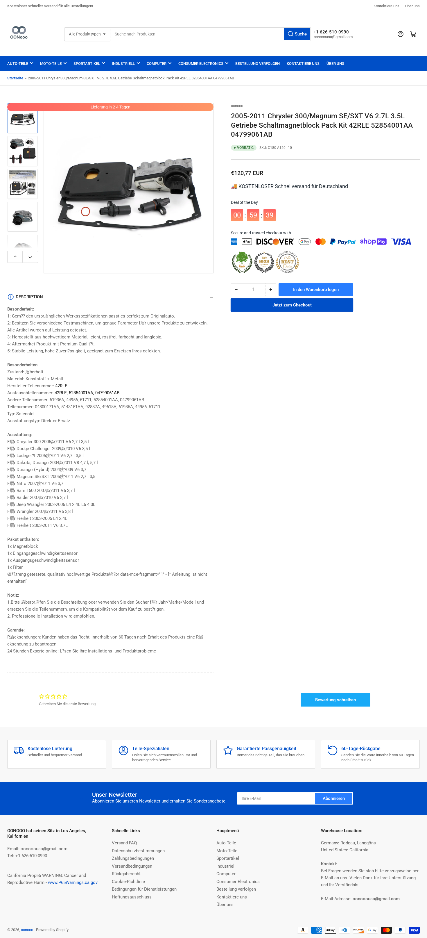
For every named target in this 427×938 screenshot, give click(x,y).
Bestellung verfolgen (257, 63)
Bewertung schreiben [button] (335, 699)
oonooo (237, 106)
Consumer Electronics (200, 63)
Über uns (412, 6)
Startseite (15, 78)
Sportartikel (86, 63)
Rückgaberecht (126, 873)
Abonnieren (334, 798)
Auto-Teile (17, 63)
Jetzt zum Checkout (292, 305)
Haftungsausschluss (132, 897)
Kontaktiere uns (386, 6)
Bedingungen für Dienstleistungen (144, 889)
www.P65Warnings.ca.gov (73, 882)
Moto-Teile (51, 63)
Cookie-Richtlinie (128, 881)
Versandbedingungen (132, 866)
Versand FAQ (124, 843)
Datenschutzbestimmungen (138, 850)
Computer (156, 63)
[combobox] (210, 34)
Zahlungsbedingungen (133, 858)
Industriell (123, 63)
